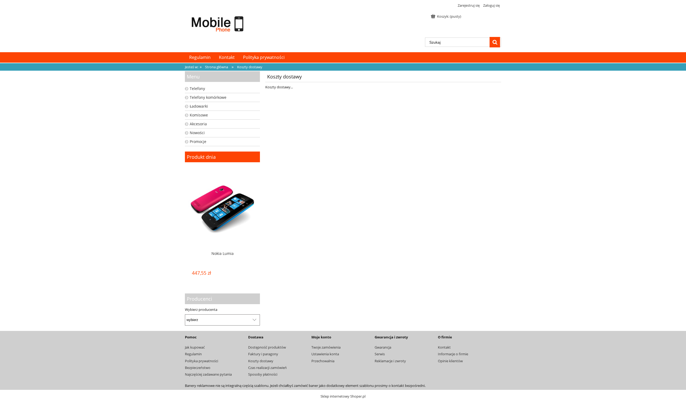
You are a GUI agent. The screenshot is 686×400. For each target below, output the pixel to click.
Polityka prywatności (201, 361)
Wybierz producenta (201, 309)
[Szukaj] (495, 42)
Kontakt (444, 347)
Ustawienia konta (325, 354)
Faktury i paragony (263, 354)
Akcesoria (198, 123)
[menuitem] (200, 57)
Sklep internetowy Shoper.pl (343, 396)
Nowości (197, 132)
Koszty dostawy (260, 361)
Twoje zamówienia (326, 347)
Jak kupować (195, 347)
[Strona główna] (218, 23)
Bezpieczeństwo (197, 367)
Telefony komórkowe (208, 97)
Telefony (197, 88)
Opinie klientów (450, 361)
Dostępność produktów (267, 347)
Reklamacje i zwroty (390, 361)
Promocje (198, 141)
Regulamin (193, 354)
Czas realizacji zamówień (267, 367)
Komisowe (199, 115)
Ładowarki (199, 106)
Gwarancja (383, 347)
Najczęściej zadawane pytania (208, 374)
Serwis (380, 354)
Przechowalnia (322, 361)
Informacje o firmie (453, 354)
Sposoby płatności (262, 374)
